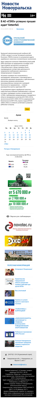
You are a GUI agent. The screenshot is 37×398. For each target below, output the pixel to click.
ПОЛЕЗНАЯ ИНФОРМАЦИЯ (18, 265)
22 (26, 137)
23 (30, 137)
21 (22, 137)
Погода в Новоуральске (12, 149)
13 (18, 135)
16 (30, 135)
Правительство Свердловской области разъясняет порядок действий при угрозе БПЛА (22, 282)
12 (14, 135)
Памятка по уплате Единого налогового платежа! (22, 302)
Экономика (20, 29)
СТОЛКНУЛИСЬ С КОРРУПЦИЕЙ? (20, 310)
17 (5, 137)
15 (26, 135)
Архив (6, 118)
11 (10, 135)
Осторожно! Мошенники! (23, 269)
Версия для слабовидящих (20, 216)
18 (10, 137)
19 (14, 137)
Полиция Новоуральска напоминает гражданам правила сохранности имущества (23, 343)
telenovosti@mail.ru (20, 364)
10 (5, 135)
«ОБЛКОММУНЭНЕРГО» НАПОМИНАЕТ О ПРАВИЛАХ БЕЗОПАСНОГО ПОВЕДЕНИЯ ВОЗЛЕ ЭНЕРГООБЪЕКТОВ (23, 323)
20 (18, 137)
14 (22, 135)
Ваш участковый (20, 291)
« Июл (6, 144)
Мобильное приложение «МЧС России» (23, 333)
